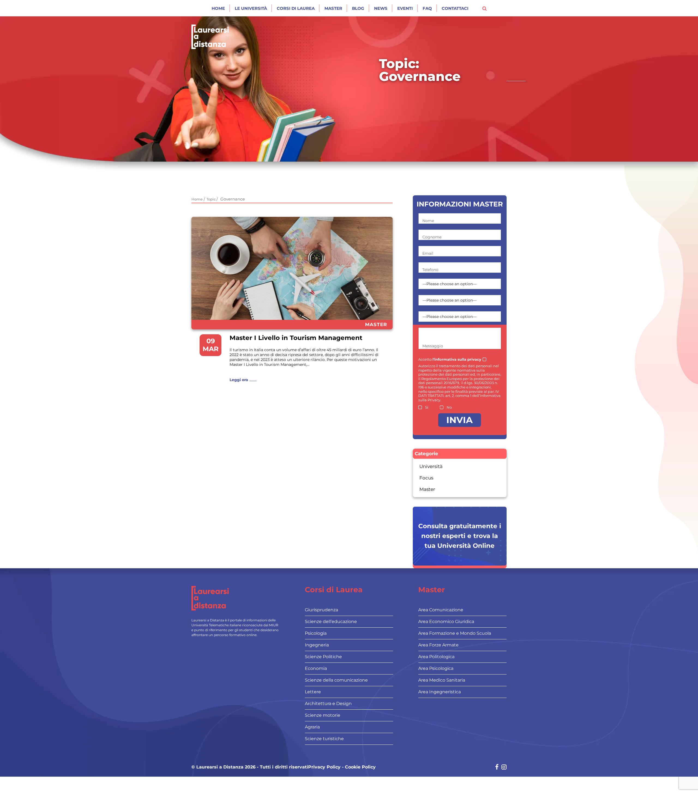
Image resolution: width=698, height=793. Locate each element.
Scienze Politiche (323, 656)
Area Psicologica (435, 668)
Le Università (251, 8)
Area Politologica (436, 656)
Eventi (405, 8)
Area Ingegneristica (439, 691)
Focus (426, 478)
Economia (316, 668)
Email (427, 253)
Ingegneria (317, 645)
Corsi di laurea (296, 8)
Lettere (313, 691)
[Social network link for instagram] (504, 767)
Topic (211, 199)
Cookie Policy (360, 767)
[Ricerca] (484, 8)
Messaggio (432, 346)
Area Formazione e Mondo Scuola (454, 633)
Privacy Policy (324, 767)
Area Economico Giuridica (446, 621)
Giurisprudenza (321, 609)
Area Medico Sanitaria (441, 680)
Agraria (312, 727)
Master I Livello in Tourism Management (296, 338)
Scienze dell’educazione (331, 621)
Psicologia (316, 633)
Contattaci (455, 8)
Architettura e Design (328, 703)
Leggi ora (239, 380)
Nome (428, 221)
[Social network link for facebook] (497, 767)
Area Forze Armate (438, 645)
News (380, 8)
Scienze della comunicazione (336, 680)
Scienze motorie (322, 715)
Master (333, 8)
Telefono (430, 270)
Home (218, 8)
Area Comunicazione (440, 609)
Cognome (431, 237)
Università (431, 466)
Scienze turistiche (324, 738)
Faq (427, 8)
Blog (358, 8)
